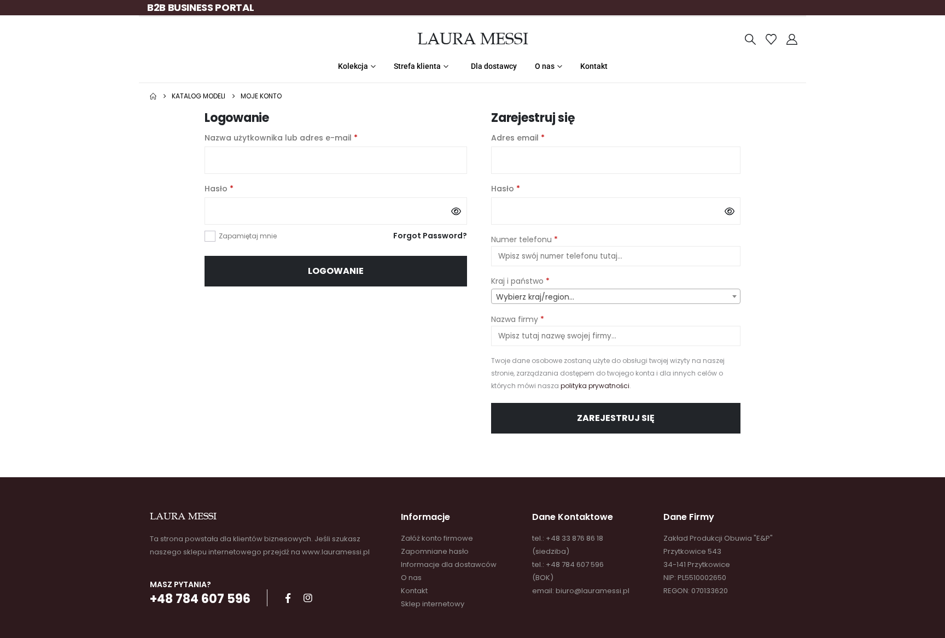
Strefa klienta (417, 66)
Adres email (540, 137)
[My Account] (791, 39)
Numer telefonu (524, 239)
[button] (750, 39)
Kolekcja (353, 66)
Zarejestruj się (616, 418)
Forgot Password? (430, 235)
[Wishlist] (771, 39)
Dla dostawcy (494, 66)
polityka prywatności (595, 385)
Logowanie (336, 271)
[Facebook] (287, 598)
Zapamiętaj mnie (248, 236)
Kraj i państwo (520, 281)
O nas (545, 66)
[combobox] (615, 296)
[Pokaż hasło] (456, 211)
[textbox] (616, 297)
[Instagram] (308, 598)
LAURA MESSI (472, 39)
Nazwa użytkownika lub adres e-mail (304, 137)
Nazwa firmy (517, 319)
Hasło (242, 188)
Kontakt (594, 66)
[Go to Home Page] (153, 96)
